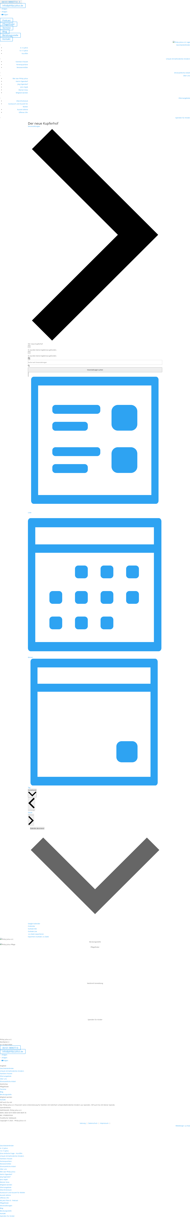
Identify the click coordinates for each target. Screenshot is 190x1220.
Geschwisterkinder (183, 45)
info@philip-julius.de (12, 5)
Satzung (83, 1123)
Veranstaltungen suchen (95, 370)
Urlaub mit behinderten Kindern (178, 59)
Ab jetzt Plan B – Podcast (9, 1200)
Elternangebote (184, 98)
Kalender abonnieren (37, 828)
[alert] (95, 348)
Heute (30, 812)
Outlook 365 (32, 929)
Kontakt (6, 39)
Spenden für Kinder (182, 118)
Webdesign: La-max (183, 1126)
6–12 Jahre (24, 48)
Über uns (186, 76)
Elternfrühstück (22, 101)
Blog (4, 31)
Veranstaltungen (34, 126)
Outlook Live (32, 931)
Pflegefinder (8, 24)
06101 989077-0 (10, 1047)
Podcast (6, 20)
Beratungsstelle (10, 35)
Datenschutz (93, 1123)
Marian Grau (23, 90)
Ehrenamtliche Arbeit (182, 73)
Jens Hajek (24, 87)
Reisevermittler (22, 67)
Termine (6, 27)
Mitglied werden (22, 93)
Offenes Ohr (23, 112)
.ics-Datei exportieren (36, 934)
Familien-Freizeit (22, 62)
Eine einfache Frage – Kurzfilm (11, 1153)
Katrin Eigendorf (22, 81)
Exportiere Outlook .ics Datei (38, 937)
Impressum (104, 1123)
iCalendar (31, 926)
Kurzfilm (25, 53)
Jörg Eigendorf (22, 84)
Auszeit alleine (22, 109)
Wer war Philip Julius (20, 78)
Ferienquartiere (22, 65)
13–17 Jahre (23, 51)
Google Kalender (34, 924)
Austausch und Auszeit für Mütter (12, 1192)
